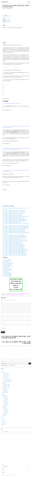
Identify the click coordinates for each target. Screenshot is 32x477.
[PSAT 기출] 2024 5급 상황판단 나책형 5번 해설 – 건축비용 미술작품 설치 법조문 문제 (15, 250)
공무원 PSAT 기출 (25, 293)
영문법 (3, 417)
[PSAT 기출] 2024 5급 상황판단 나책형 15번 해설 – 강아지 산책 (12, 238)
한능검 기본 (6, 398)
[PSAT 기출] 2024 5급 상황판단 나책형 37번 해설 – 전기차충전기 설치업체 (14, 211)
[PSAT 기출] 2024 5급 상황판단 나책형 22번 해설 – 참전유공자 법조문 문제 (14, 230)
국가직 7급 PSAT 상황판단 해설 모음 (8, 263)
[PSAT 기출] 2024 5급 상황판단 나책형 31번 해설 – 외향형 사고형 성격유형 (14, 218)
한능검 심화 (6, 399)
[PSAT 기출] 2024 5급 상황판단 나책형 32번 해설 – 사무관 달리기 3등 (13, 217)
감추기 (7, 15)
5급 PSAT (16, 294)
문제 (3, 18)
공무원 (3, 470)
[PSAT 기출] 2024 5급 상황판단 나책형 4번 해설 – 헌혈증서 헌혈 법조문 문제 (14, 251)
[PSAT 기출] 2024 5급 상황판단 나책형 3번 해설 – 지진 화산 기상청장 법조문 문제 (15, 252)
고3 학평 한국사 (5, 410)
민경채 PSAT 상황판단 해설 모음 (7, 265)
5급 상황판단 (4, 293)
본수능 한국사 (5, 407)
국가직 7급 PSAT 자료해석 (7, 381)
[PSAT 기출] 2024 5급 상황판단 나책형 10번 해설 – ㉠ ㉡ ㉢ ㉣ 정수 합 (13, 244)
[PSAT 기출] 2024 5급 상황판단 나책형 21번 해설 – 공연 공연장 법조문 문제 (14, 231)
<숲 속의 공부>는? (5, 466)
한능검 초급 (6, 402)
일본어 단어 (3, 424)
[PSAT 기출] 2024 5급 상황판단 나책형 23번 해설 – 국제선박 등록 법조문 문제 (14, 229)
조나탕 (4, 8)
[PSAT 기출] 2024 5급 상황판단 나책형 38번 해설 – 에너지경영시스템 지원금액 (14, 210)
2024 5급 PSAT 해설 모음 (7, 259)
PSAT (10, 294)
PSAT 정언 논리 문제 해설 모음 (7, 270)
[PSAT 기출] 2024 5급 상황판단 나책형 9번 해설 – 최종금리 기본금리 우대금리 (14, 245)
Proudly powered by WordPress (10, 475)
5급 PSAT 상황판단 (21, 294)
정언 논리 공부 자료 (6, 271)
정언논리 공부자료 (5, 392)
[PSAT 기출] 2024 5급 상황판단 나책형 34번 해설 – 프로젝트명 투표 (13, 215)
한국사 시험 (3, 394)
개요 (3, 17)
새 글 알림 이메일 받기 (3, 330)
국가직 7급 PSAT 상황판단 (7, 380)
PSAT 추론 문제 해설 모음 (7, 272)
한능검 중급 (6, 403)
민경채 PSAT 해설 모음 (6, 266)
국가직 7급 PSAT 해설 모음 (7, 264)
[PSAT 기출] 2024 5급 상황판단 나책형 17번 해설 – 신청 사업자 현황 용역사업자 (14, 236)
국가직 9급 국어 (5, 388)
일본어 (3, 472)
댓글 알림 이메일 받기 (3, 328)
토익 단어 (3, 419)
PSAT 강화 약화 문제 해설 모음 (7, 273)
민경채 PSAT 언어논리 (6, 384)
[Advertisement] (16, 12)
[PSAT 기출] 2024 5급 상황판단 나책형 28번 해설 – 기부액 (11, 222)
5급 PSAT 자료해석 (6, 376)
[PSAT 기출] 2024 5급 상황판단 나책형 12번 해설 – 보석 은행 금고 (12, 242)
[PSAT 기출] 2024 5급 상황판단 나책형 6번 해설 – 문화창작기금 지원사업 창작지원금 (15, 249)
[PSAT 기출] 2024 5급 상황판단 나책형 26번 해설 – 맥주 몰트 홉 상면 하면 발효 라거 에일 (16, 225)
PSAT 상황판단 (6, 294)
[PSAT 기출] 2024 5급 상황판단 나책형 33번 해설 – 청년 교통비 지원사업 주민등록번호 (15, 216)
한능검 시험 (4, 395)
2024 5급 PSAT (9, 293)
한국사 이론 (4, 415)
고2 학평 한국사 (5, 411)
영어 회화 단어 (4, 421)
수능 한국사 (4, 406)
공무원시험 (21, 293)
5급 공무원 (12, 294)
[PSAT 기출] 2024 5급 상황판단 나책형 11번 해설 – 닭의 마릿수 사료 (13, 243)
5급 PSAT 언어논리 (6, 373)
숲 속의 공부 (4, 2)
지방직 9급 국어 (5, 389)
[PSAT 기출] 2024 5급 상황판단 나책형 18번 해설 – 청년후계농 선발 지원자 (14, 235)
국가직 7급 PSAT (5, 377)
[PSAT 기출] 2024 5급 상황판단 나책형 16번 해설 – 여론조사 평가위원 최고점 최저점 (15, 237)
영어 (3, 468)
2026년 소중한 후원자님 (5, 431)
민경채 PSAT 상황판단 (6, 385)
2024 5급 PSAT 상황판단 (6, 20)
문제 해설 (4, 19)
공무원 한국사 (5, 414)
